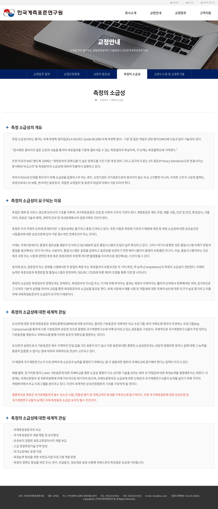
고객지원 (205, 13)
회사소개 (130, 13)
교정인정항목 (72, 74)
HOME (175, 2)
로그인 (190, 2)
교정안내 (155, 13)
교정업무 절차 (41, 74)
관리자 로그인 (208, 2)
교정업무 (180, 13)
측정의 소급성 (132, 74)
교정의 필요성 (102, 74)
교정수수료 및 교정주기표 (169, 74)
